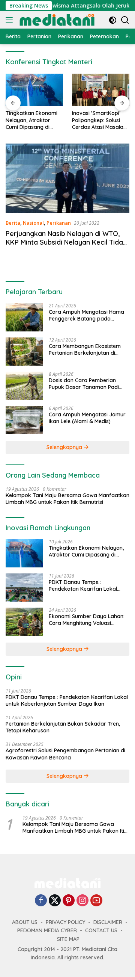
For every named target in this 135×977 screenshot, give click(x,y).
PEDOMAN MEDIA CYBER (47, 930)
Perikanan (58, 222)
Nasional (33, 222)
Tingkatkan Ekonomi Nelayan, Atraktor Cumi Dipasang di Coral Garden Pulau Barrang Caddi (31, 120)
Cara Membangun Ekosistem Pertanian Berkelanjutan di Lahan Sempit (85, 349)
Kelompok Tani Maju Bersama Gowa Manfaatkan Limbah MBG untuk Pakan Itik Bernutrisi (67, 498)
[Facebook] (41, 900)
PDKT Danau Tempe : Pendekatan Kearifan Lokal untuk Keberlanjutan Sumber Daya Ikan (84, 585)
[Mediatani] (56, 20)
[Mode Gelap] (112, 20)
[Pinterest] (69, 900)
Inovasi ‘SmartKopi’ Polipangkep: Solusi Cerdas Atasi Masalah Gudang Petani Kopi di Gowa (100, 120)
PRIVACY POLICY (65, 922)
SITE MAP (68, 939)
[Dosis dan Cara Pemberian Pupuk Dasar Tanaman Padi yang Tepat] (24, 386)
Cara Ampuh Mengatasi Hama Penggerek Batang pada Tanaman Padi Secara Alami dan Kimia (86, 315)
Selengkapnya (65, 447)
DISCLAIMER (107, 922)
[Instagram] (82, 900)
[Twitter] (55, 900)
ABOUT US (25, 922)
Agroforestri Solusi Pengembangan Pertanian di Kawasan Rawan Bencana (65, 754)
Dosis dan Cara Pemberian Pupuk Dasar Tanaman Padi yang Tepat (84, 383)
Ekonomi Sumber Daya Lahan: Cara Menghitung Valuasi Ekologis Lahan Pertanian (86, 619)
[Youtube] (96, 900)
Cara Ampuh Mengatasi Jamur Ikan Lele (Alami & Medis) (87, 418)
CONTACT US (101, 930)
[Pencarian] (125, 20)
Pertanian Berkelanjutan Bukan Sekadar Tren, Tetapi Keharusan (63, 727)
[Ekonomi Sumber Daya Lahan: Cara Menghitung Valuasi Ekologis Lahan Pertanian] (24, 622)
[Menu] (11, 20)
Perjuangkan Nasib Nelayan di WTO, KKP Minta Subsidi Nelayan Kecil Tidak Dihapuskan (66, 242)
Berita (13, 222)
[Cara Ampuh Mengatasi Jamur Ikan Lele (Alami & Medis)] (24, 420)
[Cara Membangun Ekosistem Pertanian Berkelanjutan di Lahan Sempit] (24, 351)
